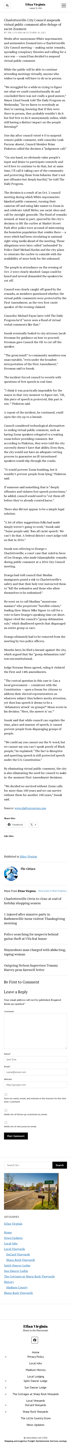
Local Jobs (10, 1243)
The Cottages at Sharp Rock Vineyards (29, 1276)
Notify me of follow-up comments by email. (26, 1114)
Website (8, 1079)
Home (8, 1232)
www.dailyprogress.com (30, 808)
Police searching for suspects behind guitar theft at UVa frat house (31, 936)
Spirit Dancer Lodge (17, 1265)
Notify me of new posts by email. (20, 1126)
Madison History (36, 1370)
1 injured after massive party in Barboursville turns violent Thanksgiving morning (34, 918)
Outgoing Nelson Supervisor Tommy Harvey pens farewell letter (31, 967)
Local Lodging (35, 1376)
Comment (9, 1011)
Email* (7, 1066)
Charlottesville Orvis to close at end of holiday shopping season (32, 900)
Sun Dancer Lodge (16, 1271)
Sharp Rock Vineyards (20, 1260)
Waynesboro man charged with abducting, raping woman (35, 952)
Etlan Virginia (35, 4)
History (9, 1282)
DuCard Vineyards (18, 1254)
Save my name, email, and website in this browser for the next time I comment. (35, 1100)
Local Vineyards (14, 1249)
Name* (7, 1053)
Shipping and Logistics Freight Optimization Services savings (35, 1441)
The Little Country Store (36, 1418)
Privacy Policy (35, 1356)
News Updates (13, 1238)
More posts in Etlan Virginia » (52, 890)
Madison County (17, 1287)
